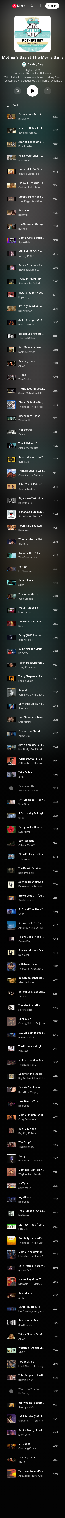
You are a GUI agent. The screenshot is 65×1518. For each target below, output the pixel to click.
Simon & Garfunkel (29, 283)
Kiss (20, 626)
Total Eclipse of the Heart (31, 1375)
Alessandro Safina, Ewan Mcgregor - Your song (31, 416)
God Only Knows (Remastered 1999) (31, 1238)
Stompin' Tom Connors (24, 1283)
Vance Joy (24, 735)
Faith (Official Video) (30, 484)
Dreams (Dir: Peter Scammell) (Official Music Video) (31, 553)
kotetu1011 (25, 831)
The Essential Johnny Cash (39, 694)
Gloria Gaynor (24, 1421)
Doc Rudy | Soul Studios (31, 749)
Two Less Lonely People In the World (31, 1471)
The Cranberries (27, 557)
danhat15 (23, 461)
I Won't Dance (26, 1361)
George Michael (27, 489)
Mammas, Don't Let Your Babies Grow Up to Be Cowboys (31, 1169)
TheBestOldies (26, 338)
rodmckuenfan (26, 352)
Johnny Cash (24, 694)
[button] (32, 64)
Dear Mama (25, 1293)
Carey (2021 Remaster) (31, 635)
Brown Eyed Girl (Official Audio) (31, 895)
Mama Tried (39, 1256)
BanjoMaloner (26, 872)
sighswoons (25, 1009)
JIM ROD (23, 543)
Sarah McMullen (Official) (31, 393)
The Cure (23, 968)
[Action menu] (47, 91)
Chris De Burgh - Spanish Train (31, 854)
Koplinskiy (24, 297)
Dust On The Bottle (29, 1087)
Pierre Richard (26, 324)
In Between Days (27, 964)
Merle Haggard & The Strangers (24, 1256)
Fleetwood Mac (24, 886)
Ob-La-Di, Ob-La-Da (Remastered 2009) (31, 402)
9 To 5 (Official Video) (31, 306)
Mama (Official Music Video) (31, 237)
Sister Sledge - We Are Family (31, 320)
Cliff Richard (24, 763)
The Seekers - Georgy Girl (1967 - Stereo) (31, 224)
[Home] (18, 6)
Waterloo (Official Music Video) (31, 1348)
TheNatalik (24, 420)
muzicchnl (24, 955)
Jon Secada (25, 1325)
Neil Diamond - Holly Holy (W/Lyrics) (31, 799)
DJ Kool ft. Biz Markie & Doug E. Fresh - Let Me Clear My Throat (31, 649)
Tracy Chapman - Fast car (31, 676)
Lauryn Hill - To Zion (30, 169)
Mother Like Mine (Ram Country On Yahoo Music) (31, 1060)
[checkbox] (55, 117)
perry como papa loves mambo (31, 1402)
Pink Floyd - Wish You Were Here (31, 155)
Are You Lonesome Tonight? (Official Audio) (31, 141)
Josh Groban (25, 598)
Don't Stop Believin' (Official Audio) (31, 703)
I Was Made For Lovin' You (31, 621)
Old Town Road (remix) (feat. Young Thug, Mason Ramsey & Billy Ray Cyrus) (31, 1224)
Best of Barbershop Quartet (39, 516)
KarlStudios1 (25, 722)
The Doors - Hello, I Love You (31, 1046)
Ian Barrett (24, 1215)
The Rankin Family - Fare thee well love (31, 868)
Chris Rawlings (24, 475)
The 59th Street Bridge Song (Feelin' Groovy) (31, 279)
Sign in (52, 5)
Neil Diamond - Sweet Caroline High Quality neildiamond (31, 717)
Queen (22, 996)
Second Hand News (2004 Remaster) (31, 882)
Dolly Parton (25, 310)
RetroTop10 (25, 502)
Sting (21, 585)
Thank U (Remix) (27, 443)
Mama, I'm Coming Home (31, 1115)
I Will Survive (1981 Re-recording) (31, 1416)
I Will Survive (39, 1421)
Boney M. (23, 215)
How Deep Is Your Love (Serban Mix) (31, 1101)
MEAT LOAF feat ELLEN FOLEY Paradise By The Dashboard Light (31, 128)
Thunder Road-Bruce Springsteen (31, 1005)
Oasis (21, 434)
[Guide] (6, 6)
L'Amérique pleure (29, 1306)
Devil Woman (26, 840)
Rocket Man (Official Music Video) (31, 1430)
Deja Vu (40, 1023)
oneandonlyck (26, 1037)
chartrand (24, 160)
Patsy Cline (24, 1160)
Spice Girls (24, 242)
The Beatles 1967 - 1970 (39, 406)
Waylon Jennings (28, 1174)
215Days (23, 1051)
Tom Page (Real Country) (31, 201)
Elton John (24, 612)
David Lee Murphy (28, 1092)
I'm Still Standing (28, 607)
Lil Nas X (23, 1229)
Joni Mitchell (25, 639)
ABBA (21, 365)
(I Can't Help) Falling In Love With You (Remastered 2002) (31, 813)
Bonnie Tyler (25, 1379)
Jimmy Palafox (27, 1407)
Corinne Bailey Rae (29, 187)
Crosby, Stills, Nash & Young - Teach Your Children (31, 196)
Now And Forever (38, 1475)
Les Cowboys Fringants (31, 1311)
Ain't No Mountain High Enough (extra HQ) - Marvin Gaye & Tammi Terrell (31, 744)
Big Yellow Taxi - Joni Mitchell (31, 498)
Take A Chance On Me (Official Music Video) (31, 1334)
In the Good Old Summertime (31, 512)
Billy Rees (23, 119)
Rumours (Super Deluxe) (39, 886)
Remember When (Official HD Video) (31, 977)
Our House (24, 1019)
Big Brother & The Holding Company (38, 1078)
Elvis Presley (25, 146)
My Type (23, 1183)
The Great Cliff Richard (39, 763)
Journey (23, 708)
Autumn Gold (39, 475)
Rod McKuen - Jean (30, 347)
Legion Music (25, 680)
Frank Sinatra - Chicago (31, 1210)
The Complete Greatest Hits (38, 927)
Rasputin (23, 210)
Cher (21, 913)
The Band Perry (27, 1064)
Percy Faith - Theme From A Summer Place (31, 827)
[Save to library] (17, 91)
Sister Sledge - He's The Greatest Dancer (31, 292)
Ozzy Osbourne (27, 1119)
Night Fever (25, 1197)
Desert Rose (25, 580)
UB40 (21, 818)
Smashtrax (24, 516)
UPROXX (23, 653)
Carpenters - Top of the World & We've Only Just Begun (31, 114)
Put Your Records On (30, 183)
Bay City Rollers (27, 1133)
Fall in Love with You (30, 758)
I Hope (22, 374)
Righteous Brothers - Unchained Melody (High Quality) (31, 333)
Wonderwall (25, 429)
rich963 (22, 228)
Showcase (39, 1160)
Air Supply (24, 1475)
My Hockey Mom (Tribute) (31, 1279)
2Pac (21, 1297)
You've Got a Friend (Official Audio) (31, 936)
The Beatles (24, 406)
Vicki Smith (24, 804)
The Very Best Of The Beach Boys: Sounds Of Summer (39, 1242)
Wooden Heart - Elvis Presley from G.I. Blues (31, 539)
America (23, 927)
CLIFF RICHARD (26, 845)
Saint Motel (24, 1188)
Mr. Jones (24, 1443)
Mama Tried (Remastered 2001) (31, 1252)
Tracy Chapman (27, 667)
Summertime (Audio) (30, 1073)
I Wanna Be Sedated (30, 525)
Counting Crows (27, 1448)
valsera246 (24, 859)
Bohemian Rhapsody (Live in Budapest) (31, 991)
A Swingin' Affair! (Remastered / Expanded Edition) (39, 1366)
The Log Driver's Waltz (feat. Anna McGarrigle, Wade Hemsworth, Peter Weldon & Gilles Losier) (31, 470)
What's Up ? (25, 1142)
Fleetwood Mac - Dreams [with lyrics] (31, 950)
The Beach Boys (24, 1242)
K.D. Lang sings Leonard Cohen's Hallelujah (31, 1032)
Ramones (23, 530)
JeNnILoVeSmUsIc (28, 173)
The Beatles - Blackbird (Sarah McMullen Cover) (31, 388)
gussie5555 (25, 1270)
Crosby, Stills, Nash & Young (26, 1023)
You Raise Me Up (28, 594)
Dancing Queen (27, 361)
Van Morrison (26, 900)
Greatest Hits (38, 968)
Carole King (24, 941)
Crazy (21, 1156)
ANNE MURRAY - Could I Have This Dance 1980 (31, 251)
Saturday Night (27, 1128)
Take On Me (25, 772)
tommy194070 (26, 256)
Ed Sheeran (25, 571)
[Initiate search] (32, 6)
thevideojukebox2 (28, 269)
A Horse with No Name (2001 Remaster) (31, 923)
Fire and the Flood (29, 731)
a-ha (21, 776)
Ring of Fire (25, 690)
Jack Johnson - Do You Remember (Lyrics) (31, 457)
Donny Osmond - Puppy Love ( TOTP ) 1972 (31, 265)
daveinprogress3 (28, 132)
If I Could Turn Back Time (31, 909)
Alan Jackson (26, 982)
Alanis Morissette (28, 447)
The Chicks (24, 379)
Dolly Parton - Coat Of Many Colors (31, 1265)
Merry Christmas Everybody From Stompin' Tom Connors (39, 1283)
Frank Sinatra (24, 1366)
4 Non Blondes (26, 1146)
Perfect (22, 566)
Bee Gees (23, 1105)
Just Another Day (28, 1320)
